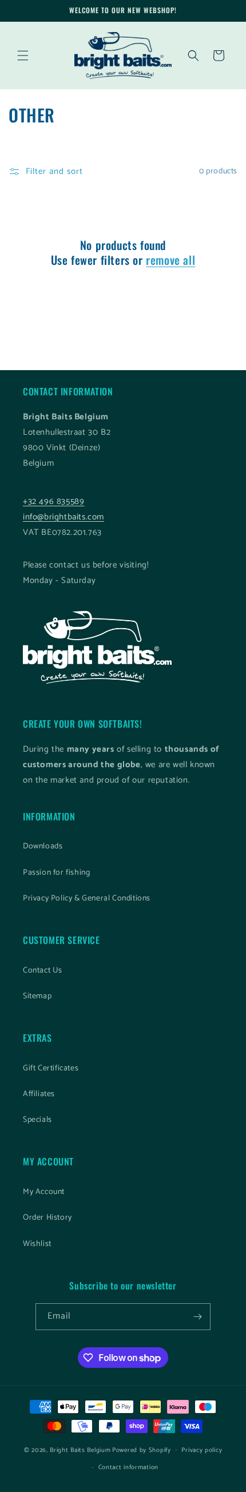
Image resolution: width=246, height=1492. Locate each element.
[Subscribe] (197, 1316)
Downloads (42, 846)
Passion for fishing (56, 872)
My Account (44, 1192)
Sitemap (37, 996)
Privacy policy (201, 1450)
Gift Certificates (50, 1068)
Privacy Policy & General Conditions (86, 898)
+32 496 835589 (53, 501)
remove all (170, 259)
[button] (22, 55)
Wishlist (37, 1244)
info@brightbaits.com (63, 517)
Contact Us (42, 970)
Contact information (128, 1467)
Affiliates (39, 1094)
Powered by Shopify (141, 1450)
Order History (47, 1217)
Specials (37, 1119)
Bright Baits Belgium (80, 1450)
